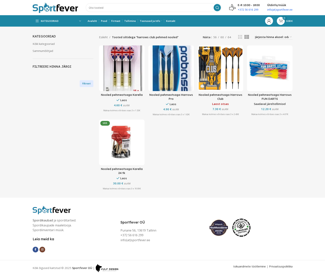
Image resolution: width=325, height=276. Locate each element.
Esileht (103, 37)
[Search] (217, 7)
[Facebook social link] (35, 249)
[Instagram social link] (42, 249)
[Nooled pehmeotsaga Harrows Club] (220, 68)
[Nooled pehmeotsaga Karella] (122, 68)
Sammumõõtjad (43, 51)
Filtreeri (86, 83)
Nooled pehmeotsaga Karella (122, 95)
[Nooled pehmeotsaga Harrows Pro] (171, 68)
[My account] (269, 21)
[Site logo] (55, 7)
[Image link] (52, 209)
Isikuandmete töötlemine (249, 266)
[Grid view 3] (240, 37)
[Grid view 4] (247, 37)
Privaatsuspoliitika (281, 266)
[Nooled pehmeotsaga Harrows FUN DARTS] (270, 68)
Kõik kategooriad (44, 44)
